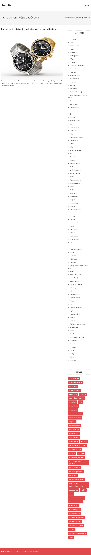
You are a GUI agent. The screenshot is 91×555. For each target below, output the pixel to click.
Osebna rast (73, 193)
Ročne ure (73, 256)
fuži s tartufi (73, 394)
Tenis (71, 304)
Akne (71, 42)
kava (80, 402)
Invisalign (72, 117)
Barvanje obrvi (74, 46)
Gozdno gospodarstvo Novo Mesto (78, 96)
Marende (72, 157)
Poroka (72, 213)
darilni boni (73, 386)
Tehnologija (73, 288)
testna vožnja (73, 506)
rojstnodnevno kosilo (76, 480)
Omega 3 (72, 186)
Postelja (72, 216)
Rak (71, 242)
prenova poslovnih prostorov (75, 462)
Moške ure (73, 167)
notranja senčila (74, 426)
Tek (71, 291)
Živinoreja (73, 360)
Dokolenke (73, 82)
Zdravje (72, 354)
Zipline (72, 357)
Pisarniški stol (74, 203)
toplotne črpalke (74, 514)
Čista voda (73, 69)
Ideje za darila (74, 107)
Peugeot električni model (77, 445)
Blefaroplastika (74, 56)
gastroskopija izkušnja (76, 398)
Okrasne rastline (75, 183)
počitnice (81, 453)
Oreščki (72, 190)
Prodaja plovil (74, 236)
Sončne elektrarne (75, 275)
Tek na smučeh (74, 294)
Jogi (71, 124)
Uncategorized (74, 327)
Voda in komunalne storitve (78, 334)
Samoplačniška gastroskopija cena (78, 267)
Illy (70, 114)
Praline (72, 226)
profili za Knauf (74, 468)
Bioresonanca (74, 52)
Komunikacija (74, 140)
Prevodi (72, 233)
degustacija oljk (74, 390)
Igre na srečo (74, 111)
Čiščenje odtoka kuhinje (77, 65)
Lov (71, 154)
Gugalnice (73, 101)
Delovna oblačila (75, 79)
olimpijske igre (74, 437)
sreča (71, 494)
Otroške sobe (74, 196)
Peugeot (72, 200)
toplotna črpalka (74, 510)
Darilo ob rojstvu (75, 75)
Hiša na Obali (74, 104)
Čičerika (72, 62)
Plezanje (72, 206)
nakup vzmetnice (75, 418)
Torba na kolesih (75, 314)
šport (71, 537)
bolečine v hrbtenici (75, 382)
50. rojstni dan (74, 378)
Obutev (72, 177)
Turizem (72, 321)
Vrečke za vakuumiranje (77, 337)
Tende (72, 301)
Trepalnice (73, 317)
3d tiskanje (73, 39)
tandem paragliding (75, 502)
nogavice (72, 422)
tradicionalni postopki (76, 517)
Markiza (72, 160)
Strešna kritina (74, 281)
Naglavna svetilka (75, 170)
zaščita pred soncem (76, 525)
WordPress (35, 551)
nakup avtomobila (75, 414)
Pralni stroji (73, 229)
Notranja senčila (75, 173)
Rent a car (73, 246)
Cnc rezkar (73, 72)
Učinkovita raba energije (77, 324)
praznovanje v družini (76, 457)
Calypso (72, 59)
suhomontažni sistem (76, 498)
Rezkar (72, 252)
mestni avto (73, 410)
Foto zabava (73, 89)
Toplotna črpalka (75, 311)
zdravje (71, 529)
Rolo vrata (73, 262)
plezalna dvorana (75, 449)
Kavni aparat (74, 130)
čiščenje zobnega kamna (77, 533)
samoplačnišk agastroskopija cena (76, 484)
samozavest (73, 490)
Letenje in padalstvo (76, 150)
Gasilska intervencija (76, 92)
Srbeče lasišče (74, 278)
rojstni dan (72, 476)
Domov (87, 5)
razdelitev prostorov (76, 472)
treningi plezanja (75, 521)
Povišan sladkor (75, 223)
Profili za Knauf (74, 239)
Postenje (72, 219)
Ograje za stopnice (76, 180)
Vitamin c (72, 331)
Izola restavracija (75, 121)
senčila (83, 490)
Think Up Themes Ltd (15, 551)
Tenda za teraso (75, 298)
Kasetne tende (74, 127)
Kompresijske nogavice (77, 137)
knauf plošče (73, 406)
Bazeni (72, 49)
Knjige (71, 134)
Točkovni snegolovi (76, 308)
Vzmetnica (73, 344)
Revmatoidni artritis (76, 249)
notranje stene (74, 430)
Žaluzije (72, 350)
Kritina (72, 144)
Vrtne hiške (73, 340)
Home (66, 18)
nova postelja (73, 434)
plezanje (72, 453)
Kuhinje (72, 147)
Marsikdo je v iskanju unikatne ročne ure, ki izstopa (29, 29)
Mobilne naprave (75, 163)
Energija (72, 85)
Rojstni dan (73, 259)
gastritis (83, 394)
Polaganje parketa (75, 210)
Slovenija (72, 271)
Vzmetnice (73, 347)
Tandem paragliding (76, 284)
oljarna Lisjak (73, 441)
